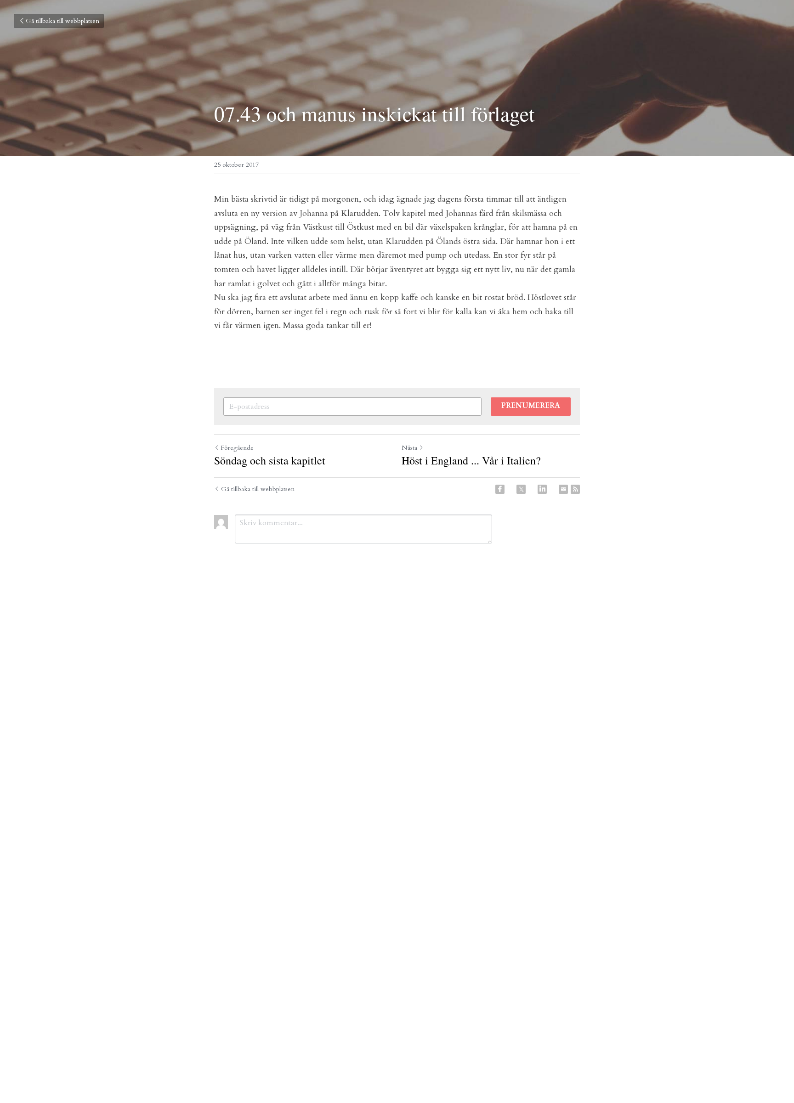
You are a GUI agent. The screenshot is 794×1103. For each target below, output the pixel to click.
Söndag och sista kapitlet (269, 460)
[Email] (563, 489)
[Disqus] (397, 703)
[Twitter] (521, 489)
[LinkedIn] (542, 489)
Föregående (237, 447)
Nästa (409, 447)
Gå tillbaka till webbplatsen (62, 21)
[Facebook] (500, 489)
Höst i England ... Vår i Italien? (471, 460)
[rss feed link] (575, 489)
